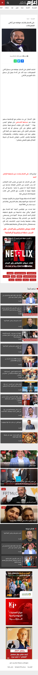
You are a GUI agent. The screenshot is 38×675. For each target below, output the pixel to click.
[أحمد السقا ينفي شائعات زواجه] (19, 496)
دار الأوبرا (19, 276)
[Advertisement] (19, 97)
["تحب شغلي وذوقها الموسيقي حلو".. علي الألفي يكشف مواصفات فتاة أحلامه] (30, 412)
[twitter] (18, 61)
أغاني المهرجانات (31, 273)
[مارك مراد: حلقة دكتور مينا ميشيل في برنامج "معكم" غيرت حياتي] (30, 298)
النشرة (28, 7)
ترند (12, 7)
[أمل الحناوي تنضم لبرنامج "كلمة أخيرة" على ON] (30, 349)
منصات (7, 7)
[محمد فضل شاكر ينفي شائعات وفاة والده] (19, 514)
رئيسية (13, 276)
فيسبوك (11, 279)
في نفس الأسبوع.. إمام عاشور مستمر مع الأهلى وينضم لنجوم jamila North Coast (11, 309)
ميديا (22, 7)
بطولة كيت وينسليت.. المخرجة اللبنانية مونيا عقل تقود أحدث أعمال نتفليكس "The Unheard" (11, 335)
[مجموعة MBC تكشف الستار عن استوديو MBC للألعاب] (30, 361)
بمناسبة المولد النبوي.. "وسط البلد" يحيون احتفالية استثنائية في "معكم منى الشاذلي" (11, 373)
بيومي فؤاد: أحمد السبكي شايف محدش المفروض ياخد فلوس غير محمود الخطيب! (11, 398)
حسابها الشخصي (22, 122)
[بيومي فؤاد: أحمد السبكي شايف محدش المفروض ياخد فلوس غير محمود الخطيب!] (30, 399)
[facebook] (22, 61)
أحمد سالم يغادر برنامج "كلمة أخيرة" (12, 320)
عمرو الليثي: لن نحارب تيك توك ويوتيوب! (11, 422)
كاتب (25, 56)
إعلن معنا (10, 667)
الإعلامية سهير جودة (20, 273)
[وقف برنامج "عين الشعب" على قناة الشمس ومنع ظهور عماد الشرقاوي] (30, 387)
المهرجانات (10, 273)
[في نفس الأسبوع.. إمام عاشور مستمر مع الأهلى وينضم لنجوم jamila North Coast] (30, 310)
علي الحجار (25, 279)
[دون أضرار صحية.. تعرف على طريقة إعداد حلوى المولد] (30, 437)
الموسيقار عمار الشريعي (29, 276)
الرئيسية (34, 7)
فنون (17, 7)
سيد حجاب (32, 279)
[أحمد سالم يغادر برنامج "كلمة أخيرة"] (30, 323)
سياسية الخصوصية (20, 667)
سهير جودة (6, 276)
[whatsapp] (15, 61)
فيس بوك (18, 279)
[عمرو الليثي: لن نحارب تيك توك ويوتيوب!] (30, 425)
